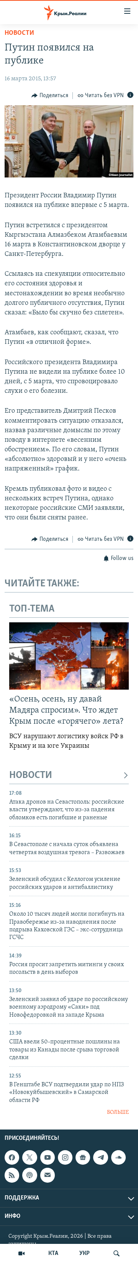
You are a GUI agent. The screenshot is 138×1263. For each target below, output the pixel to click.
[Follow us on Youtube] (47, 1157)
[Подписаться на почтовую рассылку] (47, 1175)
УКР (84, 1253)
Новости (19, 33)
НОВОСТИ (30, 775)
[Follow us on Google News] (83, 1157)
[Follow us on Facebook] (12, 1157)
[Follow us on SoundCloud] (118, 1157)
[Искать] (116, 1253)
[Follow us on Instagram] (65, 1157)
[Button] (49, 96)
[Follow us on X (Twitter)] (29, 1157)
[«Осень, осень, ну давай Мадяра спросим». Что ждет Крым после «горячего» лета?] (69, 656)
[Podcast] (29, 1175)
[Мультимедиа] (21, 1253)
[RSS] (12, 1175)
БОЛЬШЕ (118, 1112)
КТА (53, 1253)
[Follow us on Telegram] (100, 1157)
